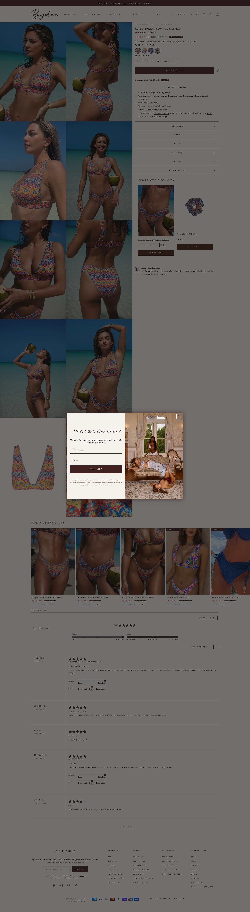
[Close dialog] (179, 416)
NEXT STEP (96, 469)
